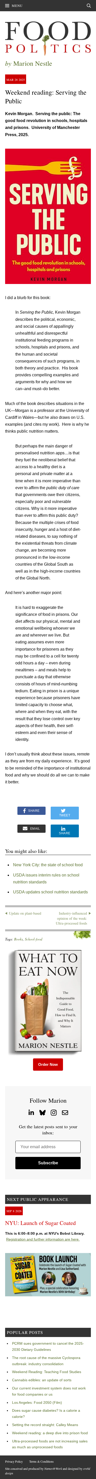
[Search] (88, 5)
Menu (17, 5)
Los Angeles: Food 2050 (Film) (37, 1402)
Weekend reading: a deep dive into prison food (50, 1433)
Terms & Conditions (41, 1461)
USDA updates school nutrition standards (50, 892)
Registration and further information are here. (43, 1239)
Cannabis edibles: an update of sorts (41, 1380)
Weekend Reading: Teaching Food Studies (46, 1372)
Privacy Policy (14, 1461)
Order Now (48, 1064)
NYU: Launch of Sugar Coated (40, 1222)
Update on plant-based (25, 913)
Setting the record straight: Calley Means (45, 1425)
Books (18, 939)
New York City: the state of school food (48, 865)
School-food (33, 939)
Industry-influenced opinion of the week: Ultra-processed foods (71, 918)
